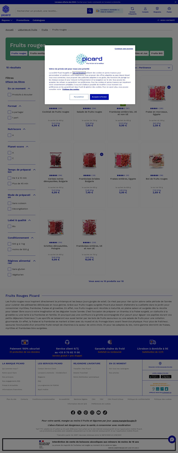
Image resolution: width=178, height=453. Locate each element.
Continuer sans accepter (124, 48)
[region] (90, 74)
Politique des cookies (70, 89)
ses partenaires (79, 73)
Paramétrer (79, 97)
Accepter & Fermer (99, 97)
